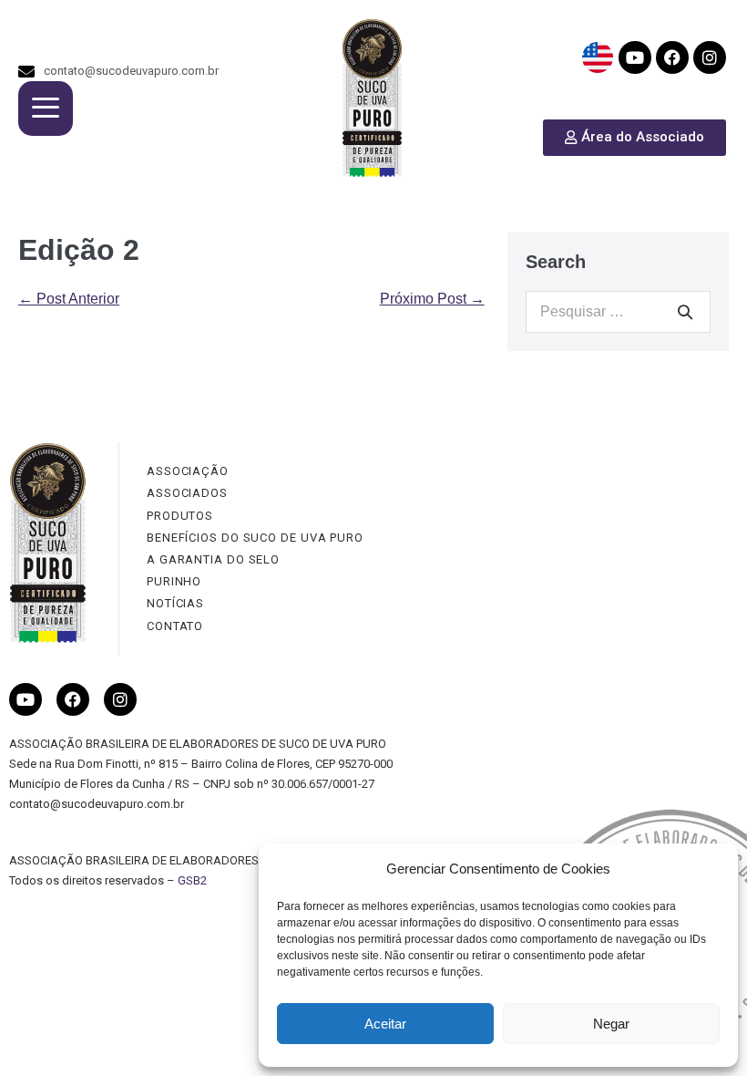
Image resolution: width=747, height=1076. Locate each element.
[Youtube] (635, 57)
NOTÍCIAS (175, 603)
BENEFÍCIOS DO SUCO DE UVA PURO (255, 537)
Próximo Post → (432, 298)
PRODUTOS (180, 515)
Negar (611, 1023)
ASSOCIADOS (187, 493)
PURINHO (174, 581)
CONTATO (175, 626)
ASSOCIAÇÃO (188, 471)
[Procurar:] (618, 311)
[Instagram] (709, 57)
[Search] (685, 311)
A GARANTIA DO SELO (213, 559)
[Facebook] (672, 57)
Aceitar (385, 1023)
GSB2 (192, 880)
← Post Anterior (68, 298)
